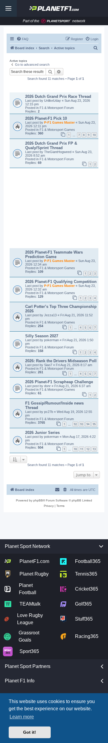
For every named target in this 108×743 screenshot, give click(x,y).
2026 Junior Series (42, 432)
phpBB (38, 500)
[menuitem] (22, 39)
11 (81, 449)
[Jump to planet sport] (56, 21)
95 (94, 424)
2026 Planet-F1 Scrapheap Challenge (59, 382)
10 (94, 135)
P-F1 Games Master (60, 122)
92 (75, 424)
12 (87, 449)
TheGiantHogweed (58, 152)
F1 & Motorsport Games (57, 129)
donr (48, 386)
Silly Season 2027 (41, 336)
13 (94, 449)
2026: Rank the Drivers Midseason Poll (61, 361)
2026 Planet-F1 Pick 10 (46, 118)
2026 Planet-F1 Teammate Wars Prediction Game (54, 254)
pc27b (49, 412)
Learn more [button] (22, 716)
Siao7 (48, 365)
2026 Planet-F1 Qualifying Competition (61, 281)
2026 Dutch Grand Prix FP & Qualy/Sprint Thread (51, 145)
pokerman (52, 340)
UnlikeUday (53, 100)
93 (81, 424)
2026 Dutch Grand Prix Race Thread (58, 96)
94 (87, 424)
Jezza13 (51, 315)
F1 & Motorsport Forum (57, 108)
